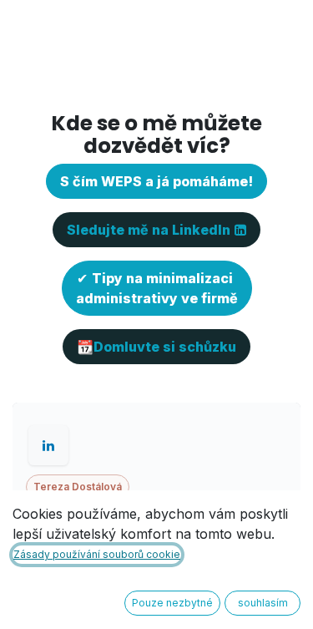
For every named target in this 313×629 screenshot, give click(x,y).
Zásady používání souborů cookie (96, 554)
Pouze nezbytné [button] (172, 602)
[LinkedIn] (48, 445)
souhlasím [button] (263, 602)
